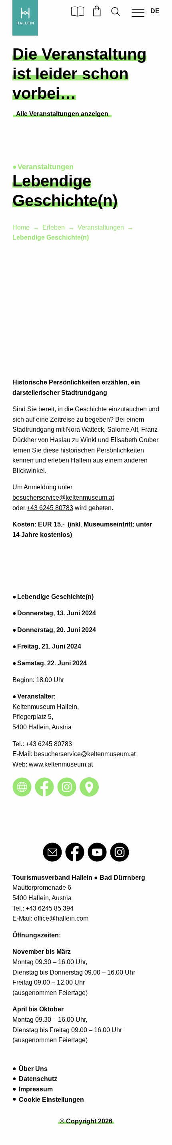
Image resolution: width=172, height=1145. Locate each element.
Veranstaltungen (101, 227)
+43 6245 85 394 (50, 908)
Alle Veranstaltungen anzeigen (62, 113)
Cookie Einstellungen (51, 1099)
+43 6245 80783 (50, 507)
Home (21, 227)
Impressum (36, 1089)
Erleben (53, 227)
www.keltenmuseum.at (61, 764)
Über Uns (33, 1068)
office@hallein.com (61, 918)
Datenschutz (38, 1078)
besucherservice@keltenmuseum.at (63, 497)
